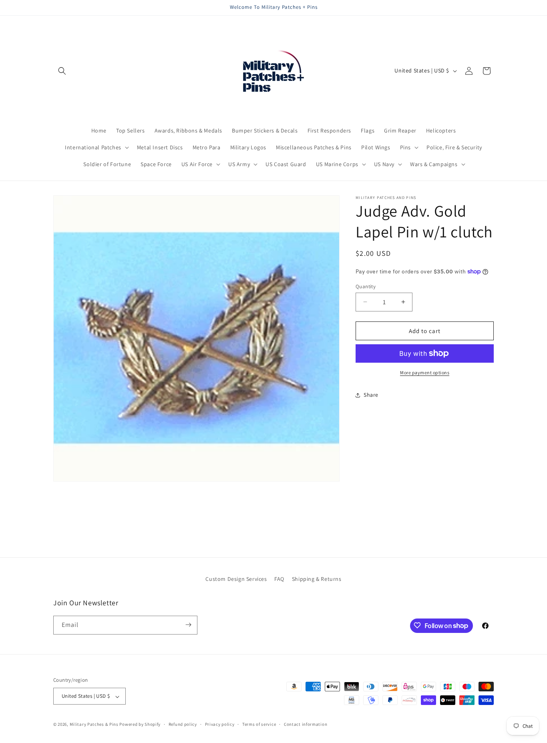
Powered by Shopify (140, 724)
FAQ (279, 578)
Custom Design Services (236, 578)
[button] (62, 71)
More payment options (424, 372)
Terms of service (259, 724)
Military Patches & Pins (94, 724)
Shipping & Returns (317, 578)
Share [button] (371, 394)
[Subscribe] (188, 624)
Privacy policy (220, 724)
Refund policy (183, 724)
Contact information (305, 724)
